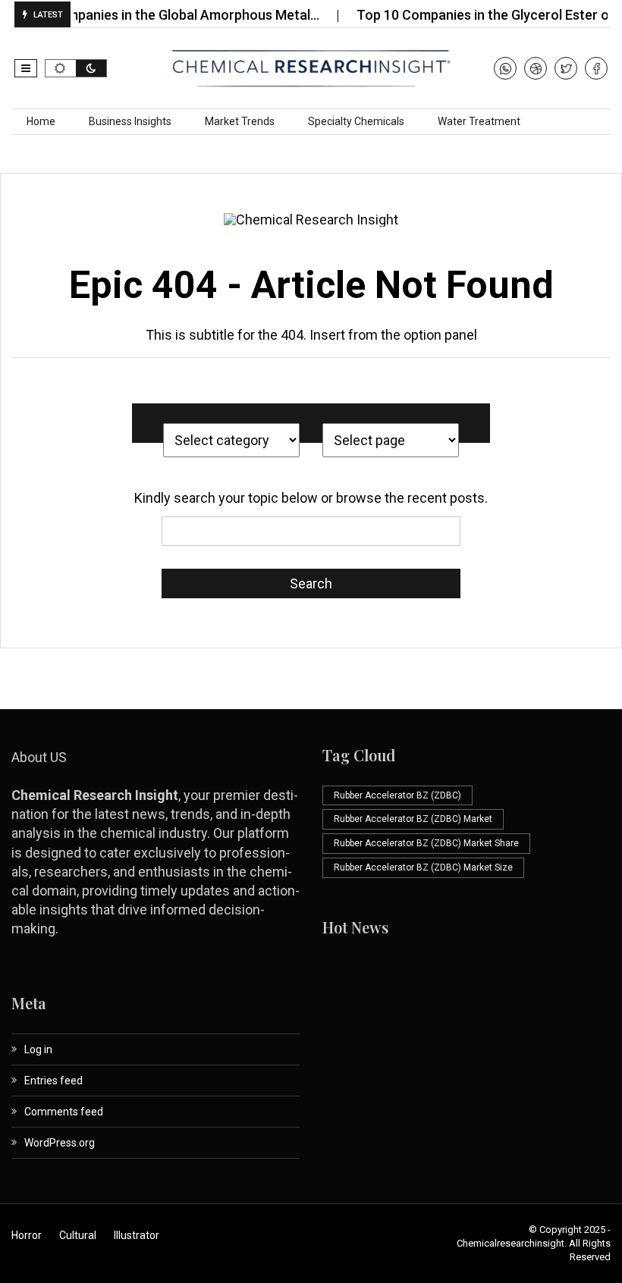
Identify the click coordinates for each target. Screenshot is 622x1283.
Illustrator (136, 1235)
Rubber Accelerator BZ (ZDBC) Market (413, 819)
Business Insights (130, 121)
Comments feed (63, 1112)
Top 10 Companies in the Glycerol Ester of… (478, 15)
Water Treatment (479, 121)
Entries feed (53, 1080)
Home (41, 121)
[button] (25, 68)
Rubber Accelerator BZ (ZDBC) (397, 795)
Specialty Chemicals (356, 121)
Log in (38, 1049)
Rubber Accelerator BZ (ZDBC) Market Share (426, 843)
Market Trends (240, 121)
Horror (26, 1235)
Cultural (77, 1235)
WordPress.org (59, 1143)
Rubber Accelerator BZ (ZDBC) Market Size (423, 867)
